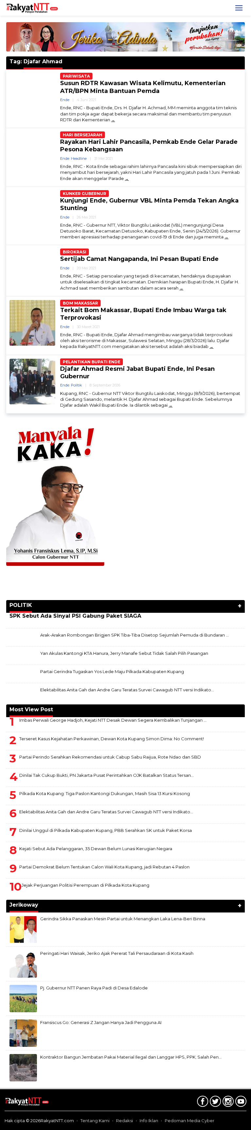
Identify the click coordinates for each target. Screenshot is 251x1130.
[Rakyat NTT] (32, 7)
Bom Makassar (80, 303)
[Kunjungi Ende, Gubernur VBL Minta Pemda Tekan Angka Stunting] (226, 236)
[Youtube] (240, 1102)
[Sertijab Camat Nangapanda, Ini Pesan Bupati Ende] (181, 288)
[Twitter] (214, 1102)
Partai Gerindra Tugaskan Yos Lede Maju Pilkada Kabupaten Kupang (112, 671)
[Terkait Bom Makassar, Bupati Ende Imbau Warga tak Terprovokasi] (211, 346)
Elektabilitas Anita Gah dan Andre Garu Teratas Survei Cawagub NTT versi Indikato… (127, 689)
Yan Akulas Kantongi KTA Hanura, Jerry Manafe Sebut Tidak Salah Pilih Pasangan (124, 653)
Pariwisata (76, 76)
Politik (76, 385)
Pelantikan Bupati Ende (91, 361)
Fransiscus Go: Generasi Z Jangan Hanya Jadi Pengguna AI (100, 1022)
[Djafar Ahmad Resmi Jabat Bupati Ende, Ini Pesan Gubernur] (171, 405)
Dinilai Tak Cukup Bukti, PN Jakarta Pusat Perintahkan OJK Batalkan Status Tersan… (106, 775)
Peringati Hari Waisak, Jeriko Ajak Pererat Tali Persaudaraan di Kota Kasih (116, 953)
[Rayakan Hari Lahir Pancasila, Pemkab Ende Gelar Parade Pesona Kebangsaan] (127, 178)
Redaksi (124, 1120)
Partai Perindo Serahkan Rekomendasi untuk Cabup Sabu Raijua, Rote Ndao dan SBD (110, 757)
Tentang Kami (94, 1120)
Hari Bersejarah (82, 134)
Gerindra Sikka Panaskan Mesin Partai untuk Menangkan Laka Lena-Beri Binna (122, 918)
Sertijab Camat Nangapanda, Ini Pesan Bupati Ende (139, 259)
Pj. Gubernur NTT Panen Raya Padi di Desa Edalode (94, 987)
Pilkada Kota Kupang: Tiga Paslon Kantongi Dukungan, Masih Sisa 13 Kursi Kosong (104, 793)
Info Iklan (149, 1120)
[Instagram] (227, 1102)
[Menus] (239, 8)
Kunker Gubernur (84, 193)
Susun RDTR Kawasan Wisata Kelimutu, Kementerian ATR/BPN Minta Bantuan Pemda (143, 87)
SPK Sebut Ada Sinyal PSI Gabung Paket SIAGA (75, 616)
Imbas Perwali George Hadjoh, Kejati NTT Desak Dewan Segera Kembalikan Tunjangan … (113, 720)
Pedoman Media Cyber (189, 1120)
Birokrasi (74, 251)
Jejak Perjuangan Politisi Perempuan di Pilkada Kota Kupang (85, 885)
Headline (79, 158)
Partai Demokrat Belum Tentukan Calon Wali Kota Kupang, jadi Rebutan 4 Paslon (104, 866)
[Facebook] (201, 1102)
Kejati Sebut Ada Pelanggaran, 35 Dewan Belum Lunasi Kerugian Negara (95, 848)
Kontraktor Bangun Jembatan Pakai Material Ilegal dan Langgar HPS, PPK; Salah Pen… (131, 1057)
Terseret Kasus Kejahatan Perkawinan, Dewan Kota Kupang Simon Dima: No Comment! (111, 738)
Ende (64, 100)
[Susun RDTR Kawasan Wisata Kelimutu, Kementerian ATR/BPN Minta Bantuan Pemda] (113, 119)
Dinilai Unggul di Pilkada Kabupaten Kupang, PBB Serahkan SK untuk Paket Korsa (105, 830)
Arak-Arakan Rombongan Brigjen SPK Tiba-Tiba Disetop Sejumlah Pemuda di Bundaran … (134, 635)
